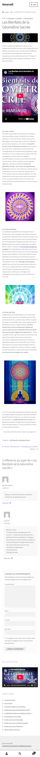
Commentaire (10, 584)
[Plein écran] (35, 685)
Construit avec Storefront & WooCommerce (16, 746)
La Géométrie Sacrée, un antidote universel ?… (18, 713)
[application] (20, 677)
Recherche (20, 753)
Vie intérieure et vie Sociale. (12, 716)
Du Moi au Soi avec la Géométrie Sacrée (16, 723)
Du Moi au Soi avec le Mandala (13, 726)
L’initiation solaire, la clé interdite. (15, 707)
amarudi (19, 18)
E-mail (7, 620)
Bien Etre (15, 440)
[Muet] (32, 685)
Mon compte (6, 753)
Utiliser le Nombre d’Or (12, 447)
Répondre (5, 503)
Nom (7, 611)
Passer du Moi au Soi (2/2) (12, 729)
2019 (11, 12)
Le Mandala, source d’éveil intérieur (29, 448)
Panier (31, 752)
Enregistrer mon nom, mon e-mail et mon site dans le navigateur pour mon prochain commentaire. (20, 640)
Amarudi (7, 4)
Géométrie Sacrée (24, 440)
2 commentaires (28, 18)
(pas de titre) (8, 703)
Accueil (6, 12)
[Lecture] (5, 685)
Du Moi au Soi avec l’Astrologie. (13, 720)
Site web (7, 629)
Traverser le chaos (9, 700)
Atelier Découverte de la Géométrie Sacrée (17, 710)
